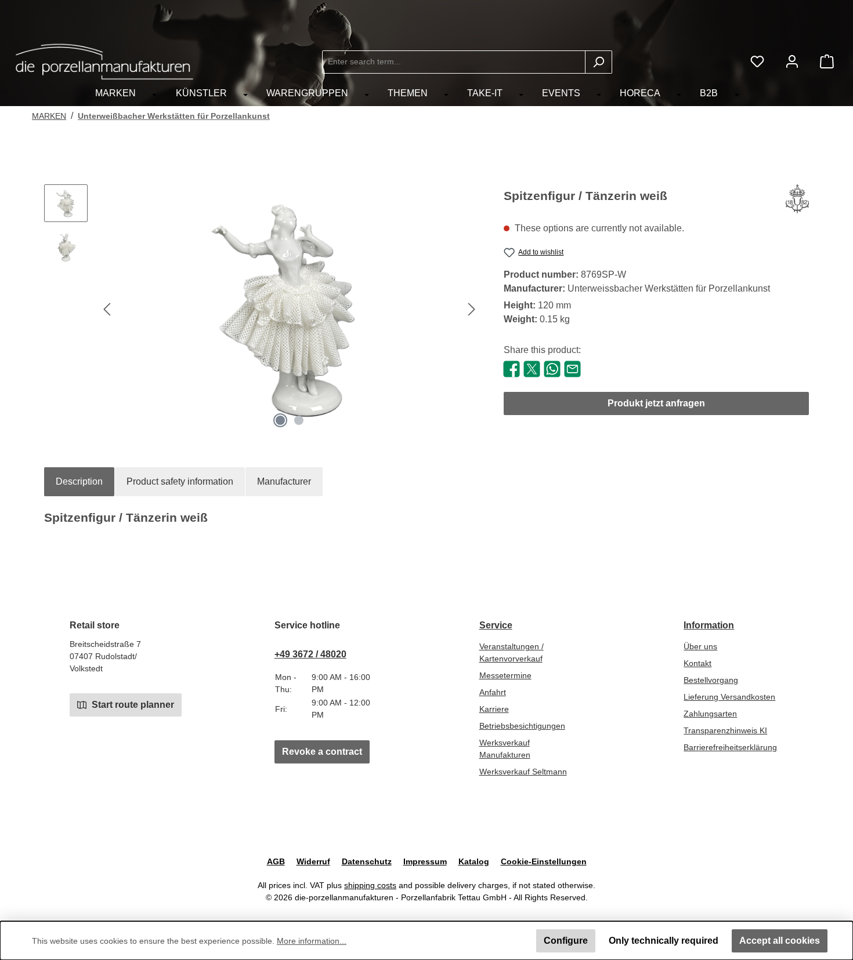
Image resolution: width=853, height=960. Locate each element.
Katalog (473, 861)
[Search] (598, 62)
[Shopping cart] (826, 62)
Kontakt (697, 663)
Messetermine (505, 675)
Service (495, 625)
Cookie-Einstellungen (544, 861)
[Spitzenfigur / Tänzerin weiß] (289, 309)
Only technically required (663, 941)
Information (709, 625)
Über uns (700, 646)
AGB (276, 861)
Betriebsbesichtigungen (522, 725)
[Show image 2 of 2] (298, 420)
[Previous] (108, 309)
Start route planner (131, 705)
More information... (311, 941)
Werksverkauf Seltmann (523, 771)
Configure (566, 941)
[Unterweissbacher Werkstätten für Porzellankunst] (797, 200)
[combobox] (453, 62)
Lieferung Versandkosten (729, 696)
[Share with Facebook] (511, 368)
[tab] (79, 481)
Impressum (425, 861)
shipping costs (370, 885)
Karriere (494, 709)
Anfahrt (492, 692)
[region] (262, 309)
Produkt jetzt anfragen (656, 403)
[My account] (792, 62)
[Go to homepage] (104, 62)
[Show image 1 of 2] (280, 420)
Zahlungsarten (710, 713)
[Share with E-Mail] (572, 368)
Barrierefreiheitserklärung (730, 747)
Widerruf (313, 861)
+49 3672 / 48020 (310, 654)
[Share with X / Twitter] (532, 368)
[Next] (471, 309)
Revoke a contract (322, 752)
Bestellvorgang (711, 680)
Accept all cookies (779, 941)
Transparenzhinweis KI (725, 730)
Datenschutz (367, 861)
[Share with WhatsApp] (552, 368)
